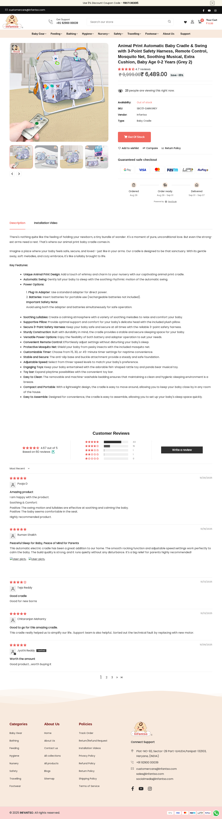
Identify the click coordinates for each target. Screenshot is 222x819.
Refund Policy (87, 763)
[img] (18, 478)
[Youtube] (209, 10)
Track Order (86, 733)
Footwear (151, 33)
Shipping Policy (88, 778)
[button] (126, 69)
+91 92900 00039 (147, 762)
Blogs (47, 771)
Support (185, 33)
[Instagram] (215, 10)
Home (48, 733)
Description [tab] (17, 223)
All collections (52, 755)
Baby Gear (38, 33)
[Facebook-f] (203, 10)
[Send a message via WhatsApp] (216, 813)
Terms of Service (89, 786)
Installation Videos (90, 748)
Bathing (71, 33)
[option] (59, 92)
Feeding (55, 33)
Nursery (103, 33)
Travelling (133, 33)
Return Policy (172, 148)
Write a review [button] (182, 450)
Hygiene (87, 33)
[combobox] (130, 22)
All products (51, 763)
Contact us (51, 748)
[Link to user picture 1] (18, 565)
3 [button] (112, 677)
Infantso (142, 114)
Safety (117, 33)
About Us (168, 33)
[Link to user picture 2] (36, 565)
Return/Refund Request (93, 740)
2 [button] (106, 677)
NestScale (172, 201)
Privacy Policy (87, 755)
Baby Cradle (144, 120)
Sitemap (49, 778)
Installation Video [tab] (45, 223)
